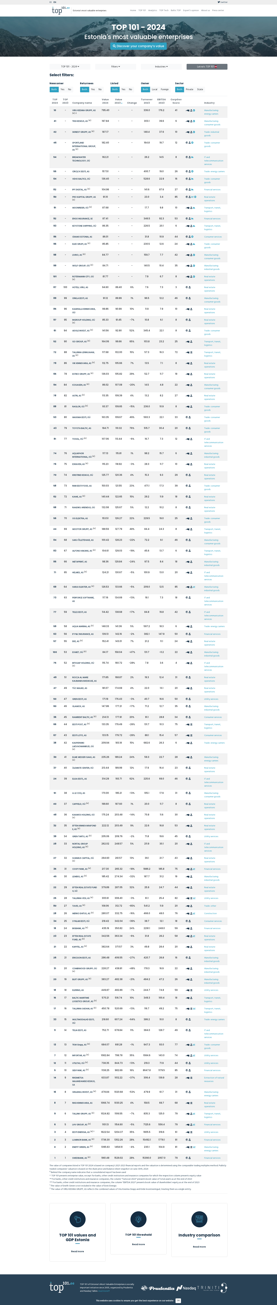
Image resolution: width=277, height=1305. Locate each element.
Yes (62, 89)
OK (178, 1300)
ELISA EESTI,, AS (79, 779)
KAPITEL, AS (78, 947)
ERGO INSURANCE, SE (82, 219)
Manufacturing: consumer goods (212, 123)
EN (55, 2)
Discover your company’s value (140, 46)
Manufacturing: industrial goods (211, 267)
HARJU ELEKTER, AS (81, 587)
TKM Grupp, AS (79, 1045)
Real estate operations (209, 198)
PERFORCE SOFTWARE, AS (83, 599)
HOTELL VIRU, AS (80, 287)
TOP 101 (142, 10)
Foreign (165, 89)
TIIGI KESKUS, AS (80, 121)
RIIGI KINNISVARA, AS (82, 1103)
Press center (218, 10)
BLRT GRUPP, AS (80, 979)
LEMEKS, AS (77, 877)
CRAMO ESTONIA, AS (82, 237)
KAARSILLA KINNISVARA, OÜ (84, 310)
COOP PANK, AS (80, 869)
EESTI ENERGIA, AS (81, 1132)
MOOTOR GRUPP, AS (82, 529)
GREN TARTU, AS (80, 836)
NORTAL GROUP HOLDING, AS (80, 845)
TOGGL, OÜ (77, 439)
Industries (160, 67)
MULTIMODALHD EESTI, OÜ (83, 1021)
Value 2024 (105, 101)
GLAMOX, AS (78, 706)
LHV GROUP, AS (79, 1125)
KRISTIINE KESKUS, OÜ (82, 475)
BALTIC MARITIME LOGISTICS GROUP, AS (82, 999)
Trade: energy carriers (214, 171)
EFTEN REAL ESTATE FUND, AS (81, 938)
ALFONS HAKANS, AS (82, 551)
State (200, 89)
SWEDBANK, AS (79, 1158)
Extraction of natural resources (214, 1079)
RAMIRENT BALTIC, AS (82, 717)
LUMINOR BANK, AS (81, 1140)
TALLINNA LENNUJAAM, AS (83, 354)
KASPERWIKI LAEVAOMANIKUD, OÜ (83, 744)
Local (154, 89)
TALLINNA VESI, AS (81, 898)
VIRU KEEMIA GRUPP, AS (84, 110)
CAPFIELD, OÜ (78, 804)
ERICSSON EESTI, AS (81, 958)
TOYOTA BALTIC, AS (81, 428)
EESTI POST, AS (79, 724)
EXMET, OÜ (77, 652)
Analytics (152, 10)
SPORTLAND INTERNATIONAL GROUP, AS (84, 146)
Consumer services (213, 237)
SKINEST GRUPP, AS (81, 132)
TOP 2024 (55, 101)
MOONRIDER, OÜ (80, 208)
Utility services (211, 699)
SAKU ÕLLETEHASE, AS (83, 540)
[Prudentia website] (158, 1288)
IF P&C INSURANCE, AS (83, 634)
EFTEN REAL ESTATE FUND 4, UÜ (84, 889)
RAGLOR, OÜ (78, 407)
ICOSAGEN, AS (79, 385)
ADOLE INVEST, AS (81, 331)
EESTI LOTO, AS (79, 735)
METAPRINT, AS (79, 562)
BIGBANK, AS (78, 928)
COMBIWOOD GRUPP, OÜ (84, 968)
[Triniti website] (212, 1288)
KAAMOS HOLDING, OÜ (83, 815)
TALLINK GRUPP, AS (81, 1114)
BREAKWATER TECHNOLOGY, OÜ (81, 159)
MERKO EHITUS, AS (81, 913)
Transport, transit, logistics (212, 209)
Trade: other (210, 906)
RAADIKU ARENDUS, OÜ (83, 507)
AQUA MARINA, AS (81, 626)
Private (189, 89)
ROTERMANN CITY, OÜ (83, 277)
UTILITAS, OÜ (78, 1063)
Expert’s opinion (191, 10)
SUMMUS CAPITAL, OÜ (83, 858)
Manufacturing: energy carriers (211, 112)
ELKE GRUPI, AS (79, 244)
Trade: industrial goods (211, 134)
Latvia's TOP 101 (205, 67)
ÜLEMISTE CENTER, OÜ (82, 768)
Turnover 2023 (147, 101)
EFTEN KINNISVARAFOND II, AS (84, 827)
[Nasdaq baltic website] (186, 1288)
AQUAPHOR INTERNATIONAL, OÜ (82, 455)
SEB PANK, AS (78, 1070)
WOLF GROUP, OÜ (81, 266)
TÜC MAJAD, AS (79, 688)
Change (132, 102)
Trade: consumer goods (212, 144)
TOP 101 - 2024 (69, 67)
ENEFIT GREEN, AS (80, 1147)
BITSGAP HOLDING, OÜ (83, 663)
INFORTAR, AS (79, 1055)
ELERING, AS (78, 990)
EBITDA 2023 (161, 101)
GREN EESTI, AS (79, 699)
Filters (114, 67)
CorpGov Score (176, 101)
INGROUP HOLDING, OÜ (83, 320)
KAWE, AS (77, 497)
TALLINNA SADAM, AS (82, 1009)
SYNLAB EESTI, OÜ (80, 921)
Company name (82, 102)
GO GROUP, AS (79, 342)
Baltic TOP (176, 10)
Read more (77, 1251)
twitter (223, 2)
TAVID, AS (77, 906)
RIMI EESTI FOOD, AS (82, 486)
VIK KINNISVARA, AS (81, 363)
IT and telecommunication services (213, 160)
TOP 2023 (65, 101)
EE (51, 2)
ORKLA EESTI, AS (80, 298)
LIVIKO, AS (77, 255)
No (69, 89)
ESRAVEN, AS (78, 464)
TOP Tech (163, 10)
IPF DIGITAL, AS (79, 190)
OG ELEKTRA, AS (80, 518)
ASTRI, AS (76, 396)
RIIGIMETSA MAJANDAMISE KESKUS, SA (83, 1081)
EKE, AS (75, 641)
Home (133, 10)
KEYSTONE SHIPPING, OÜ (84, 226)
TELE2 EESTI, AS (79, 612)
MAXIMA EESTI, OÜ (81, 417)
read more (103, 1291)
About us (205, 10)
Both (54, 89)
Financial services (212, 190)
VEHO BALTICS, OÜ (81, 179)
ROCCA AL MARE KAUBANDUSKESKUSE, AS (84, 679)
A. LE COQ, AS (78, 793)
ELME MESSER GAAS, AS (83, 757)
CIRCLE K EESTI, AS (80, 171)
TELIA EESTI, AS (79, 1030)
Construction (210, 913)
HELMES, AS (78, 572)
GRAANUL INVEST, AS (82, 1092)
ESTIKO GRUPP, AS (81, 374)
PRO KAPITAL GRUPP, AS (84, 197)
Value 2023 (118, 101)
